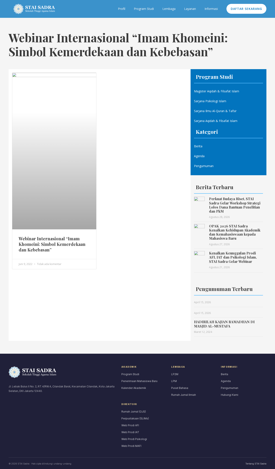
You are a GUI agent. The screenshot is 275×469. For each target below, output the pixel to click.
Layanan (190, 9)
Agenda (199, 156)
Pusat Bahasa (179, 388)
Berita (198, 146)
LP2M (174, 374)
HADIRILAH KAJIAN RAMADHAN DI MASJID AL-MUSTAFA (224, 324)
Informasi (211, 9)
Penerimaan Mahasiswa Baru (139, 381)
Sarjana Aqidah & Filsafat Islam (215, 121)
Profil (121, 9)
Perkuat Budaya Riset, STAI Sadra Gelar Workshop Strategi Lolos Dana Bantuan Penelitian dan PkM (234, 204)
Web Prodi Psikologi (134, 439)
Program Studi (144, 9)
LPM (174, 381)
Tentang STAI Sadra (255, 463)
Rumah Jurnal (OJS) (133, 411)
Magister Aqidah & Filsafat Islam (216, 91)
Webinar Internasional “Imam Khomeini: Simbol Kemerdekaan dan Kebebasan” (52, 244)
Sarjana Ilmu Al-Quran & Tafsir (215, 111)
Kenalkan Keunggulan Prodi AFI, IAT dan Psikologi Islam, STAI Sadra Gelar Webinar (233, 257)
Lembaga (169, 9)
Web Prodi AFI (130, 425)
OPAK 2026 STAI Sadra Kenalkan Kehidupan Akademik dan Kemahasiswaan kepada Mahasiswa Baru (234, 232)
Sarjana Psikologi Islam (210, 101)
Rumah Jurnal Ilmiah (183, 394)
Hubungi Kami (229, 394)
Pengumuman (204, 166)
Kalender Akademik (133, 388)
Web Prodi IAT (130, 432)
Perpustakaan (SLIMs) (135, 418)
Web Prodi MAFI (131, 446)
